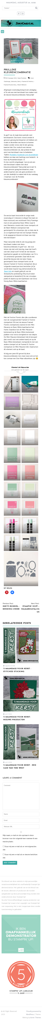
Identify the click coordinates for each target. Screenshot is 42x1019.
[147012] (30, 454)
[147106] (12, 489)
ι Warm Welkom (21, 85)
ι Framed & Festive (27, 81)
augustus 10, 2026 (10, 666)
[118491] (30, 401)
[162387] (30, 542)
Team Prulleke (21, 78)
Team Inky (7, 271)
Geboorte (14, 81)
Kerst (18, 81)
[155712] (12, 507)
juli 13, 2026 (8, 762)
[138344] (12, 454)
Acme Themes (35, 1017)
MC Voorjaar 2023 (11, 78)
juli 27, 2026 (8, 714)
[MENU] (2, 31)
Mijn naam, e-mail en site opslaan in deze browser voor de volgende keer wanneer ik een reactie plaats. (20, 838)
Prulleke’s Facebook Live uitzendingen (24, 155)
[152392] (12, 384)
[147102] (30, 489)
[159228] (30, 437)
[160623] (21, 569)
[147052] (30, 507)
